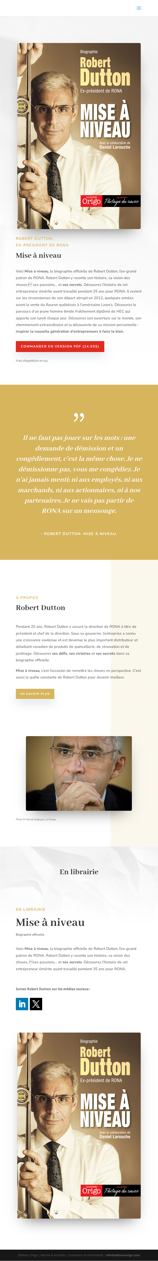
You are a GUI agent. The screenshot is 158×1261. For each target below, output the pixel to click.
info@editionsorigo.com (123, 1255)
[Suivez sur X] (36, 1004)
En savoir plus (35, 694)
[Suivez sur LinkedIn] (22, 1004)
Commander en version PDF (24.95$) (60, 346)
